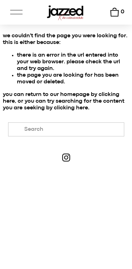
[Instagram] (66, 157)
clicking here (71, 107)
